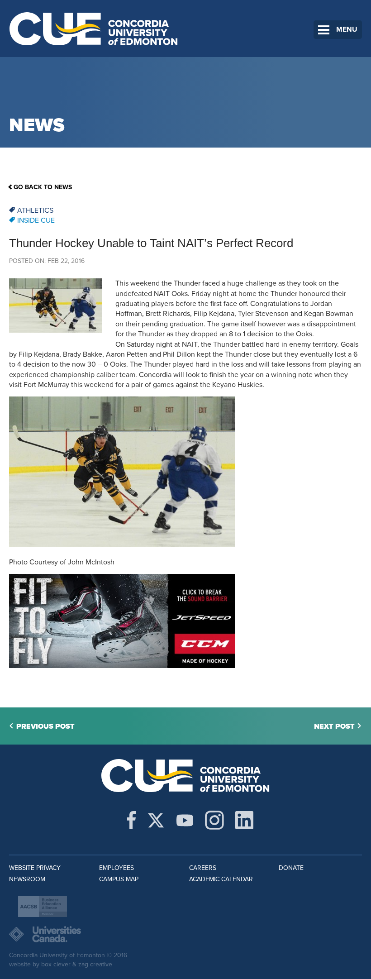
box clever (56, 964)
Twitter (156, 820)
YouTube (185, 820)
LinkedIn (244, 820)
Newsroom (27, 879)
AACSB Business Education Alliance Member (42, 906)
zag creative (95, 964)
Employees (116, 868)
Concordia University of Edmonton (94, 28)
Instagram (214, 820)
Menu (346, 29)
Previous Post (45, 726)
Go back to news (43, 187)
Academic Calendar (221, 879)
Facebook (131, 820)
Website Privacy (35, 868)
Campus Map (118, 879)
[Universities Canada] (185, 934)
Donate (291, 868)
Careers (202, 868)
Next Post (334, 726)
